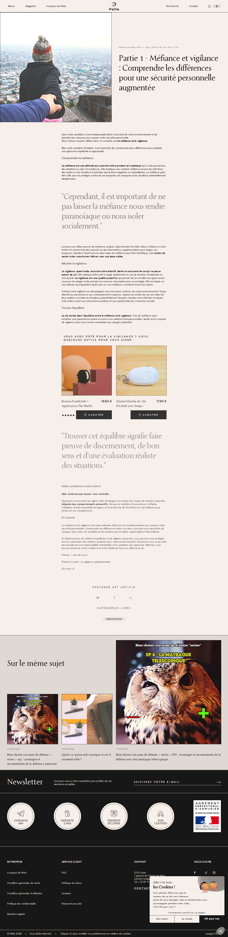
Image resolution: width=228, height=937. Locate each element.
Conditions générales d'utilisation (24, 893)
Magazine (30, 6)
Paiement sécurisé (72, 904)
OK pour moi (211, 919)
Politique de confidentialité (21, 904)
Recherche (172, 6)
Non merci (162, 919)
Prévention (114, 619)
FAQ (64, 873)
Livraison (66, 893)
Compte (193, 6)
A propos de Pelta (56, 6)
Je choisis (187, 919)
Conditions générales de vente (23, 883)
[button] (220, 931)
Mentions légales (16, 914)
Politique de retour (72, 883)
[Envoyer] (218, 782)
